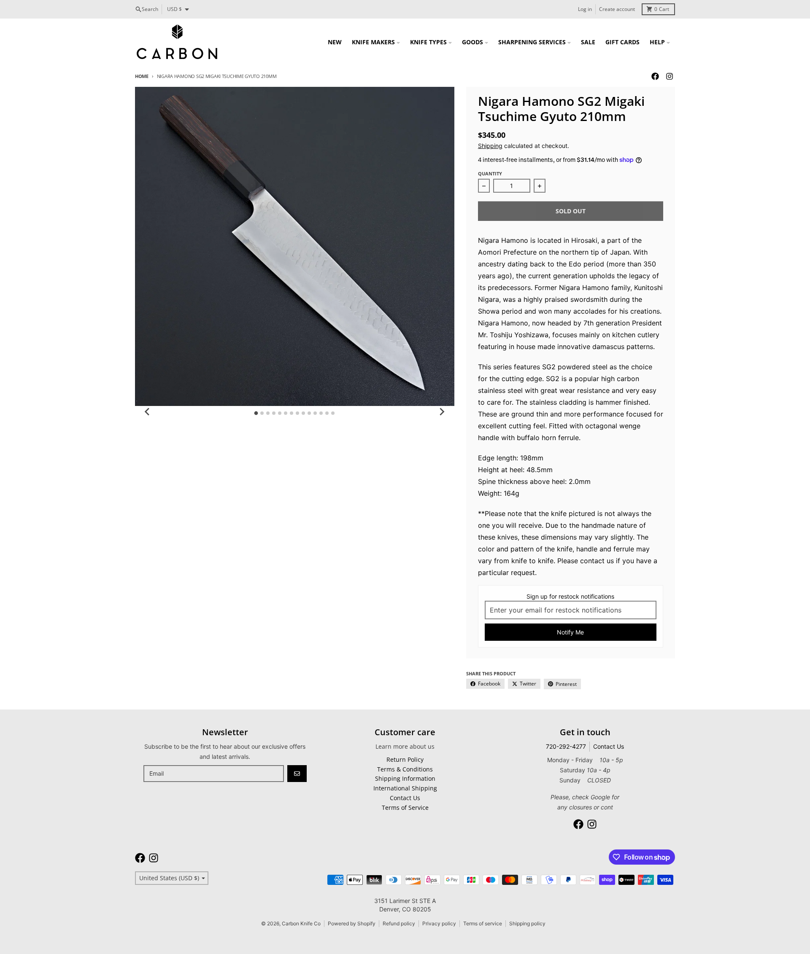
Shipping (490, 145)
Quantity (490, 173)
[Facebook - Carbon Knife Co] (655, 76)
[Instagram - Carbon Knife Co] (669, 76)
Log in (585, 9)
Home (141, 76)
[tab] (256, 413)
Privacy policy (439, 923)
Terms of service (482, 923)
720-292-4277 (566, 746)
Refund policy (399, 923)
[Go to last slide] (148, 412)
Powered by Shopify (351, 923)
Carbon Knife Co (301, 923)
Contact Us (608, 746)
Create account (617, 9)
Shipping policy (527, 923)
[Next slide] (442, 412)
